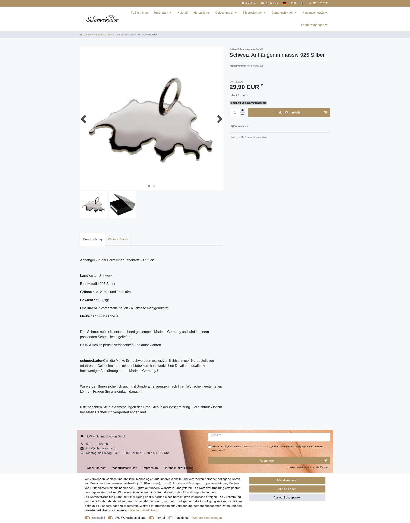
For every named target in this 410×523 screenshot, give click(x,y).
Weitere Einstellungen (207, 517)
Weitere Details (118, 239)
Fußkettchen (139, 12)
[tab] (92, 239)
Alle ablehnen (287, 489)
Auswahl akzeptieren (288, 497)
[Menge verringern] (242, 115)
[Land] (285, 3)
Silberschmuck (252, 12)
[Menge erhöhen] (242, 110)
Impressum (150, 467)
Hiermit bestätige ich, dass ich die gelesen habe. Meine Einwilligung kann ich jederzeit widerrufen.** (268, 448)
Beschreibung (92, 239)
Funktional (181, 517)
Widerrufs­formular (124, 467)
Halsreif (182, 12)
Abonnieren (267, 460)
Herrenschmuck (313, 12)
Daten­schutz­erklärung (143, 510)
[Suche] (303, 3)
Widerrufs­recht (96, 467)
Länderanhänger (312, 24)
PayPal (160, 517)
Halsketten (161, 12)
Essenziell (98, 517)
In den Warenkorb (288, 112)
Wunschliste (241, 126)
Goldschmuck (224, 12)
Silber (110, 34)
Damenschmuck (282, 12)
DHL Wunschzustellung (130, 517)
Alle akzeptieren (287, 480)
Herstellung (201, 12)
